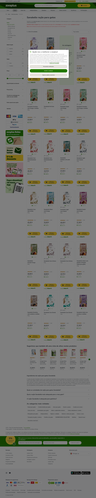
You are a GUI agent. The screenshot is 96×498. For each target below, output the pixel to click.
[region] (48, 64)
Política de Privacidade (54, 63)
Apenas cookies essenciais (48, 75)
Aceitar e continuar (48, 70)
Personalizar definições (48, 66)
